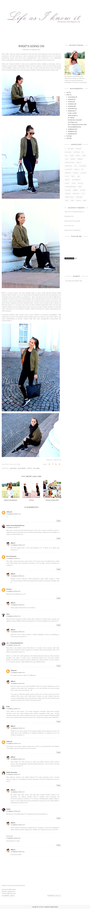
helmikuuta (71, 131)
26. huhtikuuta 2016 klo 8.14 (13, 558)
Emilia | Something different (15, 525)
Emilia (8, 809)
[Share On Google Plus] (56, 464)
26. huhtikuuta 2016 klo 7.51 (13, 527)
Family (84, 155)
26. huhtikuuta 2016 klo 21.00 (13, 838)
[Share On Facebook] (52, 464)
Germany (80, 159)
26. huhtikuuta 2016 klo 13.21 (13, 708)
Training (67, 193)
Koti (75, 166)
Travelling (76, 193)
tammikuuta (71, 134)
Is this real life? (72, 113)
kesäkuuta (71, 106)
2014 (67, 138)
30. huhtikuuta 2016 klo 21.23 (18, 759)
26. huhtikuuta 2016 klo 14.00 (13, 743)
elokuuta (70, 101)
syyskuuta (71, 99)
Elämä (72, 155)
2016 (67, 95)
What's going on (73, 115)
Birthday (78, 148)
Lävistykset (68, 169)
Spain (79, 186)
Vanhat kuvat (69, 197)
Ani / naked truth (56, 460)
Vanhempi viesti (53, 895)
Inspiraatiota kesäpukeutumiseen (74, 211)
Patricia (8, 589)
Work (84, 200)
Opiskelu (75, 172)
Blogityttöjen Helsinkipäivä (72, 230)
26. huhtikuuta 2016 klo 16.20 (18, 672)
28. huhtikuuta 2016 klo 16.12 (17, 604)
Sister (73, 183)
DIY (83, 152)
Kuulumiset (22, 468)
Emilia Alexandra (11, 772)
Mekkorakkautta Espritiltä (72, 221)
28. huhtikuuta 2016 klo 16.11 (17, 576)
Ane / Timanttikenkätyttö (14, 643)
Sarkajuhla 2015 (69, 216)
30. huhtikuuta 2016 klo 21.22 (18, 728)
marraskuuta (71, 97)
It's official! (71, 117)
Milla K (13, 543)
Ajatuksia (13, 468)
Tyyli (83, 193)
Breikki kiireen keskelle (75, 120)
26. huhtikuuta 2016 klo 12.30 (13, 616)
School (67, 183)
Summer (75, 190)
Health (79, 162)
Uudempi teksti (9, 895)
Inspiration (68, 166)
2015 (67, 136)
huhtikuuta (71, 111)
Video (66, 200)
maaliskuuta (71, 129)
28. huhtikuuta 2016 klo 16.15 (17, 683)
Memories (68, 172)
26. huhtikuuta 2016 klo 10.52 (13, 591)
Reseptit (67, 179)
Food (66, 159)
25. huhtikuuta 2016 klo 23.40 (13, 514)
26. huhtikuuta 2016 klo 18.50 (13, 811)
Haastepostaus (69, 162)
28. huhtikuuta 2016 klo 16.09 (18, 545)
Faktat (78, 155)
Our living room (72, 122)
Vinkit (72, 200)
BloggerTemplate (54, 906)
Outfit (29, 468)
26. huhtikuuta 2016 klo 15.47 (13, 774)
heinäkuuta (71, 104)
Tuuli (8, 706)
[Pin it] (59, 464)
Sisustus (80, 183)
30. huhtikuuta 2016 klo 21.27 (18, 792)
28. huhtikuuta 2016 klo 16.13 (17, 631)
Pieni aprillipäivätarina (74, 127)
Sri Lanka (36, 468)
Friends (73, 159)
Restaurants (76, 179)
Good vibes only (69, 225)
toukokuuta (71, 108)
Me (82, 169)
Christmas (76, 152)
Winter (79, 200)
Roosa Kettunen (11, 556)
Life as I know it (40, 906)
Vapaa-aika (79, 197)
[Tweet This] (49, 464)
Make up (76, 169)
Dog (66, 155)
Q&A (78, 176)
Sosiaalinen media (70, 186)
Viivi (7, 614)
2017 (67, 92)
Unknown (9, 512)
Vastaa (58, 520)
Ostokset (83, 172)
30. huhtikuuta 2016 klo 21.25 (18, 824)
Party (73, 176)
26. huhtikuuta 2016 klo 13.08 (13, 645)
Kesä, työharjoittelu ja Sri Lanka (77, 124)
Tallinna (82, 190)
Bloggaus (68, 152)
